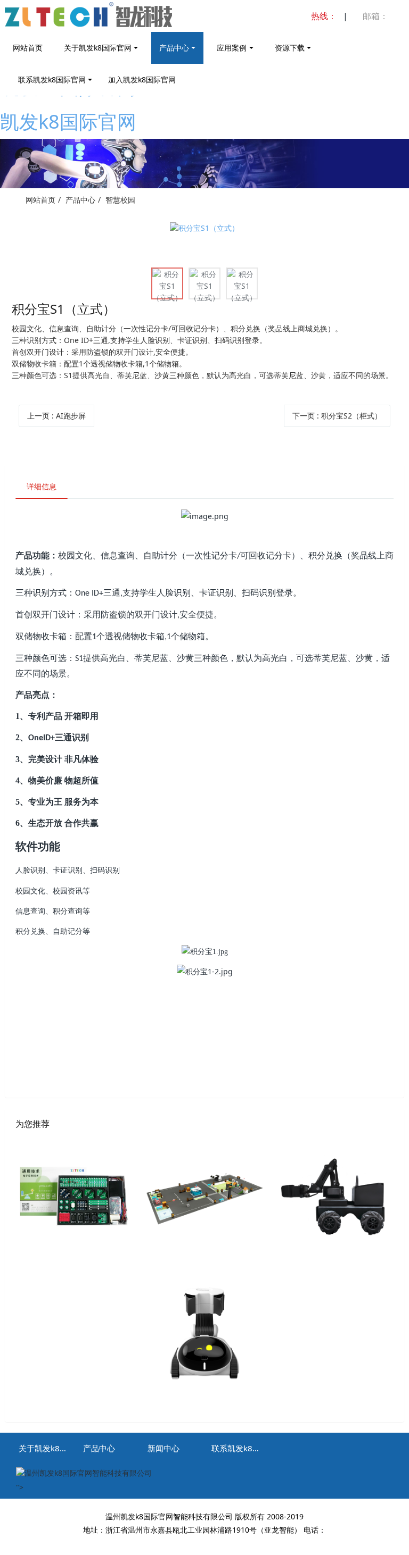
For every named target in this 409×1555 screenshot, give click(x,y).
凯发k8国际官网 (68, 121)
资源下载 (290, 48)
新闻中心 (163, 1448)
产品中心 (174, 48)
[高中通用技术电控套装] (73, 1198)
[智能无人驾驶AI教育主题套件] (204, 1198)
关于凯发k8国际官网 (98, 48)
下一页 (337, 416)
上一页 (56, 416)
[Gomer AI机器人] (204, 1334)
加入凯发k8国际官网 (142, 79)
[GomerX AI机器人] (335, 1198)
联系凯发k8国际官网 (52, 79)
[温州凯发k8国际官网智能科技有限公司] (112, 21)
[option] (204, 228)
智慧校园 (120, 200)
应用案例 (232, 48)
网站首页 (28, 48)
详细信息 (41, 486)
